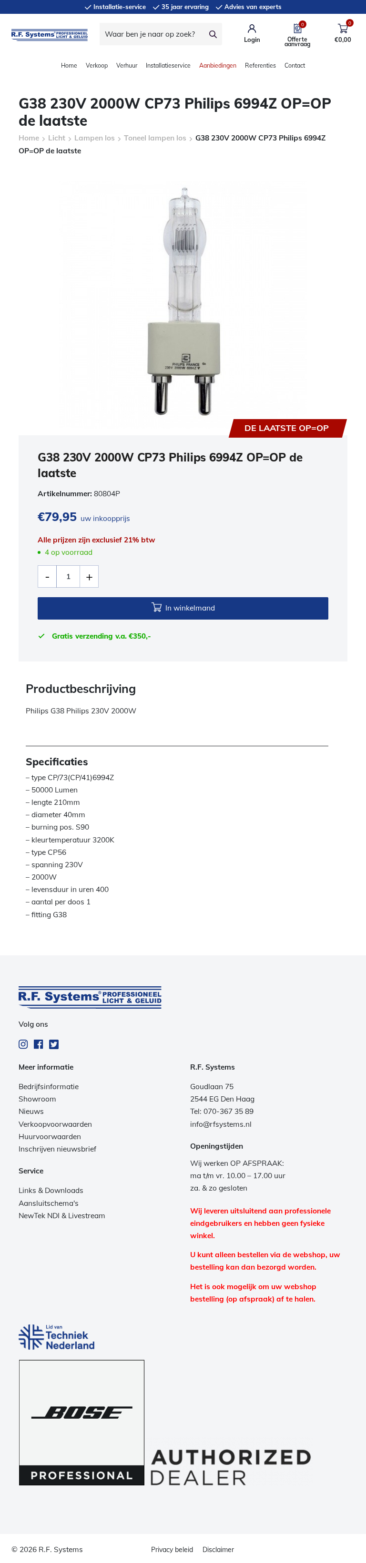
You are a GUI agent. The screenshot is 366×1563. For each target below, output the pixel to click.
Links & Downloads (51, 1190)
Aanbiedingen (217, 65)
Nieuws (31, 1111)
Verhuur (126, 65)
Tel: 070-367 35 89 (222, 1111)
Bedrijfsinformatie (49, 1086)
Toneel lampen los (155, 137)
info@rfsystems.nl (221, 1124)
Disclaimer (218, 1549)
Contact (295, 65)
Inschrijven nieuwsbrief (57, 1148)
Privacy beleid (172, 1549)
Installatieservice (168, 65)
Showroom (37, 1098)
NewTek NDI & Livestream (62, 1215)
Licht (56, 137)
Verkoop (97, 65)
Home (69, 65)
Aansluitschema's (49, 1203)
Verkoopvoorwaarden (55, 1124)
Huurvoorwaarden (50, 1136)
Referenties (260, 65)
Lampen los (94, 137)
